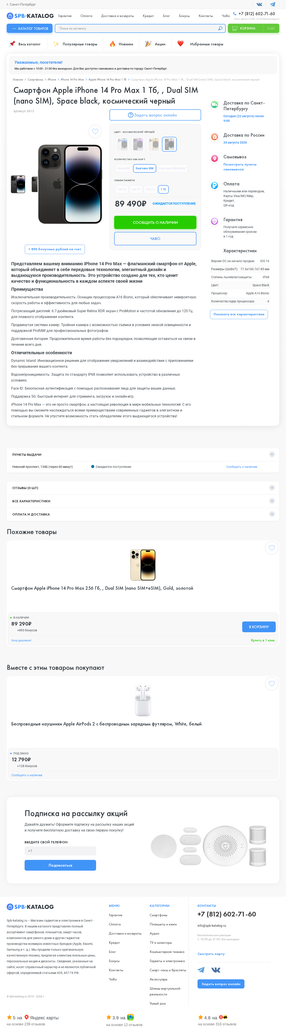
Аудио (154, 933)
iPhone (52, 79)
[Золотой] (153, 144)
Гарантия (65, 15)
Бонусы (184, 15)
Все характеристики (31, 501)
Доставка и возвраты (117, 15)
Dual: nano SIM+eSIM (172, 168)
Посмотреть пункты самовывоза (240, 167)
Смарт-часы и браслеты (168, 970)
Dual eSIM (124, 168)
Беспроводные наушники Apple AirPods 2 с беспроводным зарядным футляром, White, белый (106, 724)
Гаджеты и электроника (167, 961)
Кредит (148, 15)
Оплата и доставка (31, 514)
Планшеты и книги (163, 924)
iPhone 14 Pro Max (72, 79)
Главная (18, 79)
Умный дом (158, 1003)
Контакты (206, 15)
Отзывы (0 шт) (25, 488)
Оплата (86, 15)
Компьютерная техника (167, 951)
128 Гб (122, 189)
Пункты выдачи (26, 454)
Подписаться (60, 865)
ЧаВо (226, 15)
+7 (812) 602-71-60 (256, 13)
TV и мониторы (161, 942)
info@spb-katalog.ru (212, 925)
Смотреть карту (211, 953)
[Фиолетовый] (138, 144)
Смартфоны (35, 79)
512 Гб (150, 189)
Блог (166, 15)
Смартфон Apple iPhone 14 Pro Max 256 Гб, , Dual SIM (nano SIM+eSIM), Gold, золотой (102, 588)
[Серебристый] (122, 144)
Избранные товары (206, 44)
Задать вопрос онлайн (155, 115)
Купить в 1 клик (263, 640)
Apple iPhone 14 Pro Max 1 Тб (107, 79)
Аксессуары (158, 979)
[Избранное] (95, 132)
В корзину (259, 626)
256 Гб (136, 189)
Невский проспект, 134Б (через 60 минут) (42, 467)
